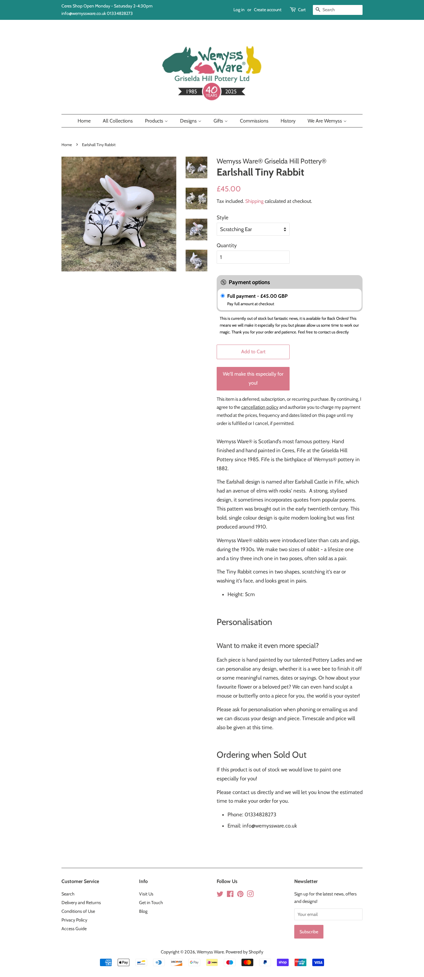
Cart (302, 9)
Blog (143, 911)
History (288, 121)
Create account (268, 9)
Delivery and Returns (81, 902)
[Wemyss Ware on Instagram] (250, 895)
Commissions (254, 121)
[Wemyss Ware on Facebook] (230, 895)
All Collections (118, 121)
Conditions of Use (78, 911)
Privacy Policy (74, 920)
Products (155, 121)
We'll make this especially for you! (253, 378)
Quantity (227, 245)
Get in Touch (151, 902)
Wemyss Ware (210, 952)
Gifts (219, 121)
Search (67, 894)
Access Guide (74, 928)
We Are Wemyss (325, 121)
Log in (239, 9)
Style (222, 217)
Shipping (254, 201)
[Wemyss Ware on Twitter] (220, 895)
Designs (189, 121)
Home (84, 121)
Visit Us (146, 894)
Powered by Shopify (244, 952)
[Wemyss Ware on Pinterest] (240, 895)
